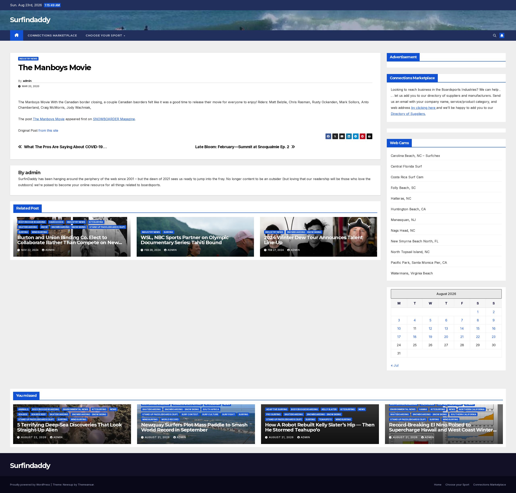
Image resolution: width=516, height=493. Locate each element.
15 (478, 328)
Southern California (463, 414)
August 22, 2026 (34, 437)
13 (446, 328)
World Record (170, 419)
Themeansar (86, 484)
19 (430, 337)
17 (399, 337)
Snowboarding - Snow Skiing (68, 227)
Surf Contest (190, 414)
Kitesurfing (96, 222)
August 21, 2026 (158, 437)
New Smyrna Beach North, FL (415, 241)
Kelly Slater (329, 409)
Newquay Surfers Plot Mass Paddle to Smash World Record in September (194, 427)
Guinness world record (187, 404)
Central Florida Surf (406, 166)
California (427, 404)
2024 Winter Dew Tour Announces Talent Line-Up (313, 240)
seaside (22, 414)
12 (430, 328)
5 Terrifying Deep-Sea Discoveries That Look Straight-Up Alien (69, 427)
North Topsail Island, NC (410, 252)
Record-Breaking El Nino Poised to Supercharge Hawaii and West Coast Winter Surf (441, 430)
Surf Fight (228, 414)
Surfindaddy (30, 20)
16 (493, 328)
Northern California (472, 409)
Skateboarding (28, 227)
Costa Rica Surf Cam (407, 177)
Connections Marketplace (52, 35)
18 (414, 337)
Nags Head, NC (403, 230)
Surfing (23, 232)
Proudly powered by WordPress (30, 484)
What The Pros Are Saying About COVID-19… (65, 147)
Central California (450, 404)
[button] (494, 35)
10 (399, 328)
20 (446, 337)
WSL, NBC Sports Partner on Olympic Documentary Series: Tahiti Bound (184, 240)
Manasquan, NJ (403, 220)
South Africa (211, 409)
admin (27, 81)
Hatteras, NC (401, 198)
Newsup (68, 484)
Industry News (28, 58)
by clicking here (423, 108)
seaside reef (38, 414)
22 (478, 337)
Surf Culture (210, 414)
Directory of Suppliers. (408, 114)
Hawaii (423, 409)
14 (462, 328)
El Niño (469, 404)
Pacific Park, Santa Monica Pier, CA (419, 263)
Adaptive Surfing (276, 409)
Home (437, 484)
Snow (44, 227)
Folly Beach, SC (403, 188)
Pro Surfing (273, 414)
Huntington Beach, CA (408, 209)
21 (462, 337)
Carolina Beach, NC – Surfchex (415, 156)
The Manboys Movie (48, 119)
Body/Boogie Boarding (32, 222)
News (113, 409)
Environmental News (75, 409)
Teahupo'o (325, 419)
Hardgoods (56, 222)
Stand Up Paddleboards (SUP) (107, 227)
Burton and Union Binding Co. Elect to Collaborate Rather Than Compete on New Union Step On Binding (67, 242)
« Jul (394, 365)
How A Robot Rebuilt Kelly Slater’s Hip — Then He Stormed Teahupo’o (320, 427)
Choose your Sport (104, 35)
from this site (48, 130)
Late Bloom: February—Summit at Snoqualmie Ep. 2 (242, 147)
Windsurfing (39, 232)
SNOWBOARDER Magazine (114, 119)
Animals (23, 409)
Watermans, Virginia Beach (412, 273)
